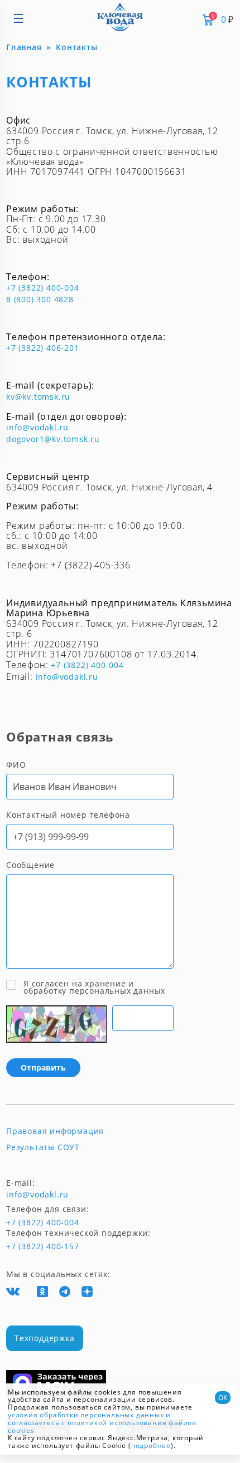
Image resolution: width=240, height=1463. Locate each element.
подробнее (151, 1445)
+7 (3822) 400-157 (38, 1246)
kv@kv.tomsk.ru (38, 396)
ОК (222, 1397)
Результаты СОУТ (43, 1147)
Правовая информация (55, 1131)
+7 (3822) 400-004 (42, 287)
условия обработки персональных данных (86, 1415)
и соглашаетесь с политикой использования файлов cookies (102, 1422)
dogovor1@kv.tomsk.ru (53, 439)
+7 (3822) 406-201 (42, 347)
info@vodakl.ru (37, 427)
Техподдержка (45, 1338)
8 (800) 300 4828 (40, 299)
